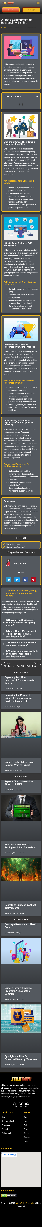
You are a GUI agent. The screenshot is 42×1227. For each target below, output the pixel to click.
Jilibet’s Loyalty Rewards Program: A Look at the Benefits (18, 991)
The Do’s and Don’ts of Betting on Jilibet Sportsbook (21, 846)
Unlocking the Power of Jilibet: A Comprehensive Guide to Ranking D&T (18, 698)
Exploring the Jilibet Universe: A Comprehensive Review (20, 680)
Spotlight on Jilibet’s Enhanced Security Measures (21, 1058)
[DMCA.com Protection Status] (9, 1196)
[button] (38, 3)
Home (3, 27)
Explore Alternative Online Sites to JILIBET (19, 783)
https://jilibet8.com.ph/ (25, 1203)
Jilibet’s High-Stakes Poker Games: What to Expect (19, 763)
